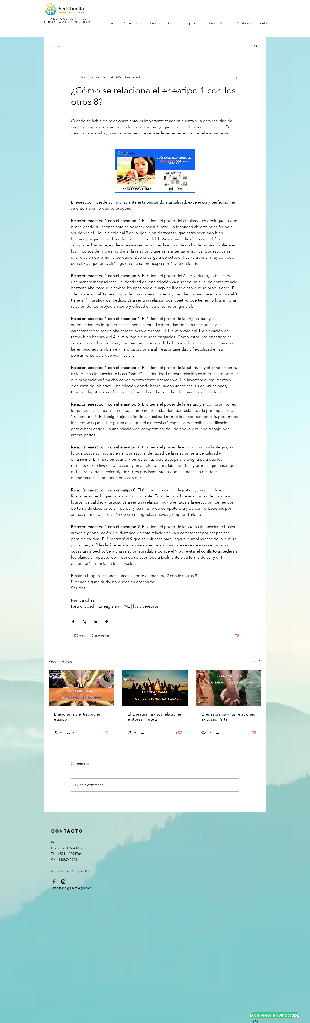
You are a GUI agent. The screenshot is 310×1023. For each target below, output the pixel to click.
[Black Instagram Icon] (63, 881)
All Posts (54, 46)
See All (257, 661)
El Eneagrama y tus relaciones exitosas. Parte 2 (155, 717)
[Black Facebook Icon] (54, 881)
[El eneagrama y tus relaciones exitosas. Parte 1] (228, 688)
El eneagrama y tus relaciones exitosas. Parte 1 (228, 717)
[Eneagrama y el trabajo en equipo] (81, 688)
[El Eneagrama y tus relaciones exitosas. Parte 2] (155, 688)
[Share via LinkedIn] (95, 621)
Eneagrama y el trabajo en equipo (77, 717)
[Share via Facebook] (73, 621)
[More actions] (236, 77)
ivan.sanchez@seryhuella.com (74, 871)
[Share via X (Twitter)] (84, 621)
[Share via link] (106, 621)
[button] (256, 46)
